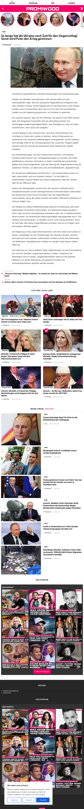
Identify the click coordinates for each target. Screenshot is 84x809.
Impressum (7, 693)
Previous (1, 19)
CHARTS (71, 3)
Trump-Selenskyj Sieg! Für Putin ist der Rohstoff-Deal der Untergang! (60, 418)
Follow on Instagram (42, 671)
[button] (15, 602)
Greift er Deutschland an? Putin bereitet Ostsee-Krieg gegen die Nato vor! (60, 527)
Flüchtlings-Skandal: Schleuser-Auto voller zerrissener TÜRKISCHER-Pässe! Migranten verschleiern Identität (62, 552)
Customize (14, 800)
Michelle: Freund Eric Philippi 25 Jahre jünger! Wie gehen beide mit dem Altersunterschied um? (41, 19)
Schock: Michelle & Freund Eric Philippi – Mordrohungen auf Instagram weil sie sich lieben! (73, 19)
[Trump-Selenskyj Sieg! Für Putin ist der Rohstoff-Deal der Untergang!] (21, 429)
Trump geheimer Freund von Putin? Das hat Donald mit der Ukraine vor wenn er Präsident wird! (62, 482)
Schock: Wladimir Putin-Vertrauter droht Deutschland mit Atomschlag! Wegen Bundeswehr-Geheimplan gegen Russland (61, 505)
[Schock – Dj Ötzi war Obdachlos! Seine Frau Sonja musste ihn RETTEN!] (63, 377)
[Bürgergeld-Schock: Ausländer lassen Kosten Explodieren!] (21, 460)
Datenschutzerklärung (10, 691)
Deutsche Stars (14, 316)
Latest (12, 3)
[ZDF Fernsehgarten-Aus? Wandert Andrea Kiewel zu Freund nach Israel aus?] (21, 306)
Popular (33, 3)
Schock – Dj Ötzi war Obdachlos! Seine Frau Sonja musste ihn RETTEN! (62, 392)
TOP (52, 3)
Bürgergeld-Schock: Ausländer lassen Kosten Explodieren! (60, 451)
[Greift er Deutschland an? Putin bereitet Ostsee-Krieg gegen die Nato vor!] (21, 533)
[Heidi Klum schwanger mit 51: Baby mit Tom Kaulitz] (63, 306)
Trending (46, 330)
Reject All (29, 800)
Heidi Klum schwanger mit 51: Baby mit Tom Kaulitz (24, 22)
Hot (46, 296)
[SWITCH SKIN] (81, 8)
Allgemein (5, 316)
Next (83, 19)
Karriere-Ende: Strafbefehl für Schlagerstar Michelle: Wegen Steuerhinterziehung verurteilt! (57, 20)
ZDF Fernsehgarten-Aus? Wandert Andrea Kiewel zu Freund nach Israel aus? (7, 20)
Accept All (43, 800)
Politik (49, 409)
